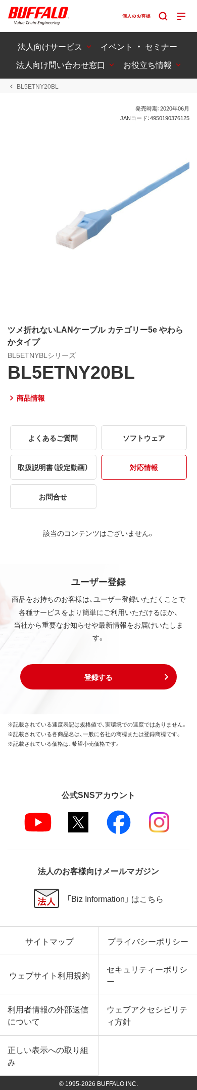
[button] (98, 676)
